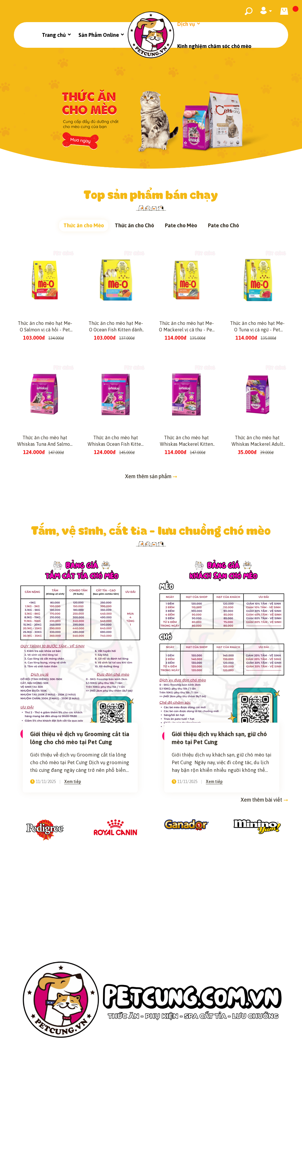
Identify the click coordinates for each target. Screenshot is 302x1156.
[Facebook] (128, 1126)
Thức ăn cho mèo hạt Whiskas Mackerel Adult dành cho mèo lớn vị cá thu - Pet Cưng (257, 441)
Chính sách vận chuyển (124, 1104)
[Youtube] (175, 1126)
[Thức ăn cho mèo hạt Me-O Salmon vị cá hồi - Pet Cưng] (45, 280)
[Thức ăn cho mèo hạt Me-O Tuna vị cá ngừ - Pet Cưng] (257, 280)
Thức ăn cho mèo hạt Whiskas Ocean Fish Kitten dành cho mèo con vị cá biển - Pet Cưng (116, 441)
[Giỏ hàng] (284, 11)
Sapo (210, 1147)
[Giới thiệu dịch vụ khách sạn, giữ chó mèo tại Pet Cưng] (221, 649)
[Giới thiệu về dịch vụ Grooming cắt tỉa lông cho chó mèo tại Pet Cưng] (80, 649)
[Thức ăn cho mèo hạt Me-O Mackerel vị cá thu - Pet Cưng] (186, 280)
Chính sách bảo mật (55, 1104)
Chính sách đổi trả (190, 1104)
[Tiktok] (159, 1126)
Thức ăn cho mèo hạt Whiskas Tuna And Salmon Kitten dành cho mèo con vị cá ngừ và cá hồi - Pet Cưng (45, 441)
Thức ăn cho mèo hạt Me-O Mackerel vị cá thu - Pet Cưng (186, 326)
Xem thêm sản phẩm (149, 476)
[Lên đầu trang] (282, 1142)
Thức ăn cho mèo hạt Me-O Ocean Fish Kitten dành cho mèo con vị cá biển (115, 326)
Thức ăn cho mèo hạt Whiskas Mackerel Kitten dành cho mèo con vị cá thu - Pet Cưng (186, 441)
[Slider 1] (151, 108)
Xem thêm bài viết (262, 800)
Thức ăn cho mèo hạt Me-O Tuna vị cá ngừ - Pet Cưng (257, 326)
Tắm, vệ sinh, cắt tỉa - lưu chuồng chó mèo (151, 530)
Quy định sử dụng (250, 1104)
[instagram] (143, 1126)
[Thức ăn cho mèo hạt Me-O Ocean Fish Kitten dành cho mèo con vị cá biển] (116, 280)
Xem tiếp (72, 781)
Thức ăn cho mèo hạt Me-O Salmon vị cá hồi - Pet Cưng (45, 326)
